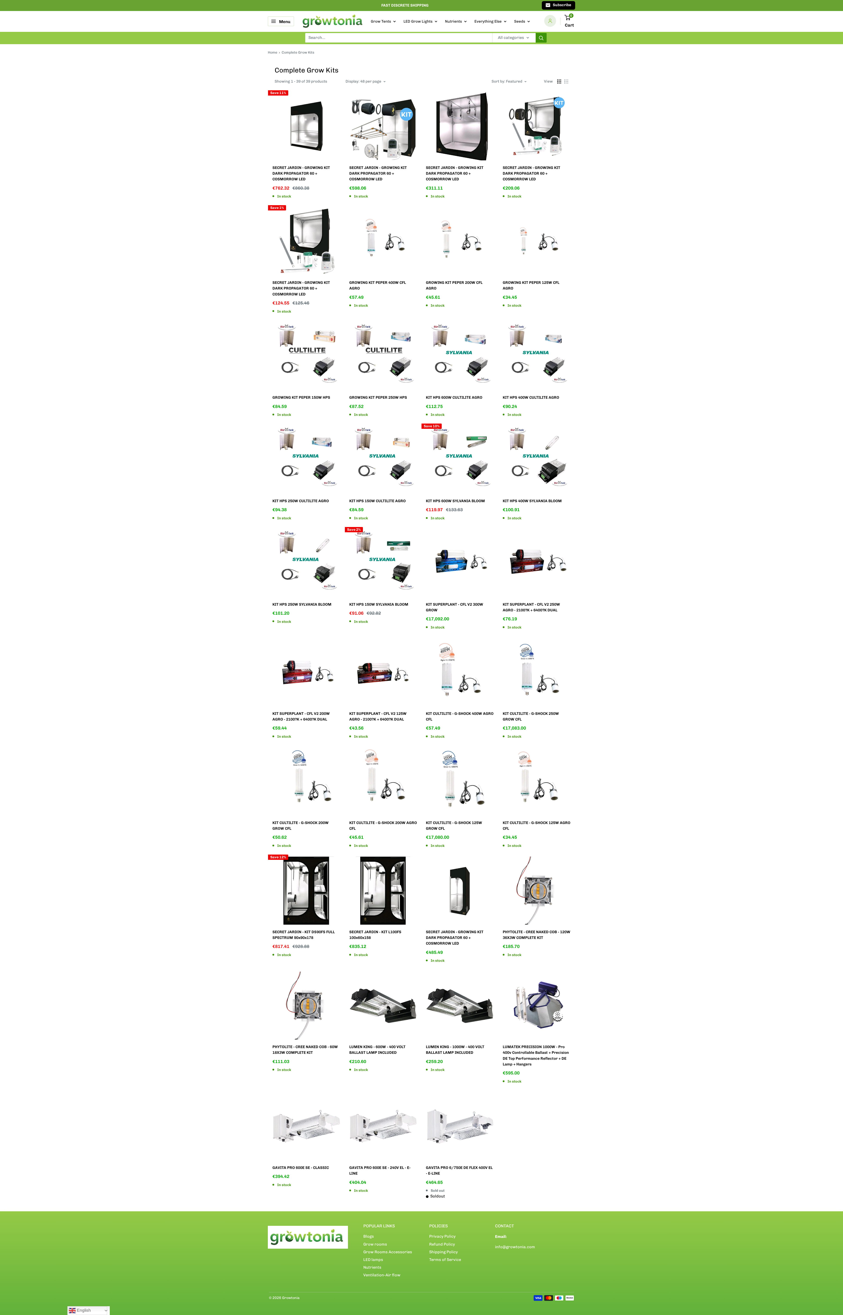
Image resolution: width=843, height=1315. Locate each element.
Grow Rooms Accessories (387, 1252)
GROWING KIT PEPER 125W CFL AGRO (531, 285)
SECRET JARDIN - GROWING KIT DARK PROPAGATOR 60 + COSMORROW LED (301, 173)
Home (272, 52)
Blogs (368, 1236)
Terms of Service (445, 1259)
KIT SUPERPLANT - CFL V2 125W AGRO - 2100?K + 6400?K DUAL (378, 716)
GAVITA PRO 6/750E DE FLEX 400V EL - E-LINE (459, 1170)
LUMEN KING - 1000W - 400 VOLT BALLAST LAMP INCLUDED (455, 1050)
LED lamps (373, 1259)
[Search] (541, 38)
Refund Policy (442, 1244)
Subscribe (562, 5)
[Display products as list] (566, 81)
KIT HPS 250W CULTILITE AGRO (300, 501)
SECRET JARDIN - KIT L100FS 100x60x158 (375, 935)
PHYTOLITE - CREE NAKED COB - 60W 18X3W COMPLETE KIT (305, 1050)
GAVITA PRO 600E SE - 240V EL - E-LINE (380, 1170)
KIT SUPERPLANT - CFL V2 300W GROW (454, 607)
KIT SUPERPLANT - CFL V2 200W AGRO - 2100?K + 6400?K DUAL (301, 716)
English (83, 1310)
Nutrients (453, 21)
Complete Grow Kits (298, 52)
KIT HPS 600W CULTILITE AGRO (454, 397)
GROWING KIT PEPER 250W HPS (378, 397)
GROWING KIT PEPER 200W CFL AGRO (454, 285)
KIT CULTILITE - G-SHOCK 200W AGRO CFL (383, 826)
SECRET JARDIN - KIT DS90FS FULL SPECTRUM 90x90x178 (303, 935)
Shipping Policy (443, 1252)
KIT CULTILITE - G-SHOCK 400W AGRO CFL (460, 716)
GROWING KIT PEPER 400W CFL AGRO (377, 285)
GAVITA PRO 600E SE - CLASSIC (300, 1167)
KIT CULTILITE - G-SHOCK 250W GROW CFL (531, 716)
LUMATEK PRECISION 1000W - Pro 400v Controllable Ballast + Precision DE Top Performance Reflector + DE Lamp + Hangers (536, 1055)
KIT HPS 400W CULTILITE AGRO (531, 397)
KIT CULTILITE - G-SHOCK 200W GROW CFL (300, 826)
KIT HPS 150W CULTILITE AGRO (377, 501)
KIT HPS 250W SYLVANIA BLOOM (301, 604)
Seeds (519, 21)
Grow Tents (381, 21)
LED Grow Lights (417, 21)
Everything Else (488, 21)
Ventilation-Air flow (381, 1275)
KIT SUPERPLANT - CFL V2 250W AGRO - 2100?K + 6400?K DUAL (531, 607)
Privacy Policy (442, 1236)
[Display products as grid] (559, 81)
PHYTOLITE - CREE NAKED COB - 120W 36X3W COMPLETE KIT (536, 935)
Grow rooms (375, 1244)
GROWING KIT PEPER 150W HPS (301, 397)
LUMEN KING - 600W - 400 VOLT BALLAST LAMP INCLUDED (377, 1050)
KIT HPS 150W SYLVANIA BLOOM (378, 604)
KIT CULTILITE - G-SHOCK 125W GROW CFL (454, 826)
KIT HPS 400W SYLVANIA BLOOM (532, 501)
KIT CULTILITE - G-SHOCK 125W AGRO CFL (536, 826)
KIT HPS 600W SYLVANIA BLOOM (455, 501)
